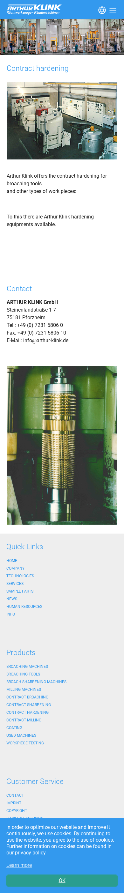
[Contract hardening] (62, 121)
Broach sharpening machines (36, 682)
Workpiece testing (25, 743)
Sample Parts (19, 591)
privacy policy (30, 853)
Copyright (16, 810)
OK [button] (62, 880)
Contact (15, 795)
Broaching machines (27, 666)
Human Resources (24, 606)
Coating (14, 728)
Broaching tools (23, 674)
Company (15, 568)
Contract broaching (27, 697)
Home (11, 560)
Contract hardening (27, 712)
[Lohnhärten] (62, 445)
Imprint (13, 803)
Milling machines (23, 689)
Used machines (21, 735)
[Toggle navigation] (101, 9)
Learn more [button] (19, 865)
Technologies (20, 576)
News (11, 599)
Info (10, 614)
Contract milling (23, 720)
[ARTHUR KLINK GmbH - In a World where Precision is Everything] (62, 37)
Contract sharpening (28, 705)
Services (15, 583)
